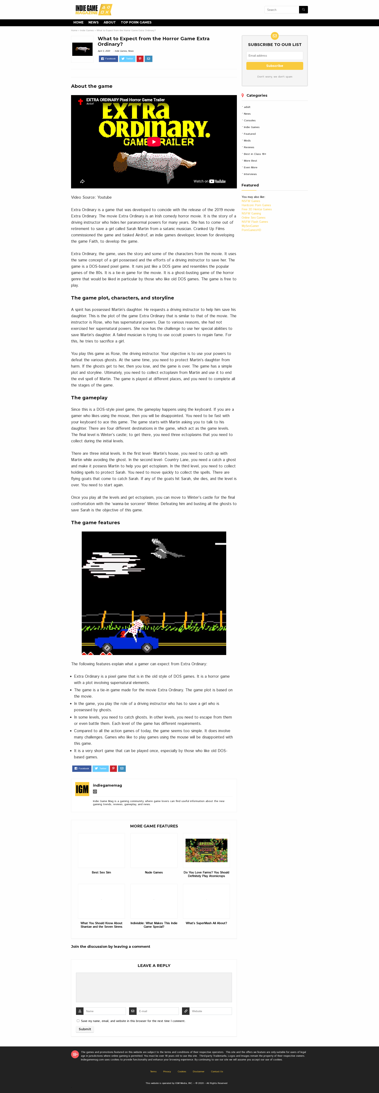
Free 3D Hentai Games (257, 209)
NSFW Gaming (251, 213)
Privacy (167, 1071)
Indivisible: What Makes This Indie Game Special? (153, 925)
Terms (153, 1071)
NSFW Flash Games (255, 222)
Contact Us (217, 1071)
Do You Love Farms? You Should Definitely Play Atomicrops (206, 874)
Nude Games (154, 872)
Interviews (250, 174)
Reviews (249, 147)
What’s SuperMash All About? (206, 923)
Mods (247, 141)
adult (247, 107)
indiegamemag (107, 785)
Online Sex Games (253, 218)
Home (78, 22)
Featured (250, 134)
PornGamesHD (251, 230)
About (110, 22)
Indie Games (87, 30)
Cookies (182, 1071)
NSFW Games (251, 201)
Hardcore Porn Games (256, 205)
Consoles (250, 121)
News (93, 22)
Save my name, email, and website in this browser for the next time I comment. (133, 1021)
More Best (250, 161)
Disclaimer (198, 1071)
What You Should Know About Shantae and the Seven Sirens (101, 925)
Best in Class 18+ (255, 154)
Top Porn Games (136, 22)
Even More (250, 167)
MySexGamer (250, 226)
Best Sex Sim (101, 872)
